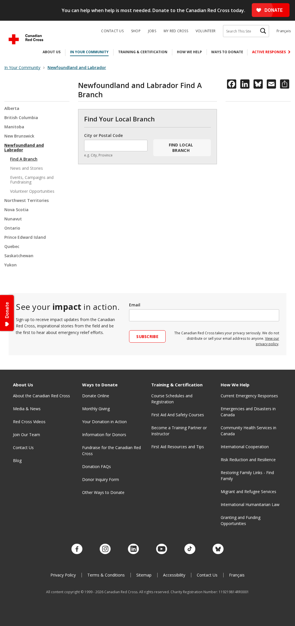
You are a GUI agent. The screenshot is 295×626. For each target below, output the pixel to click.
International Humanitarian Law (250, 504)
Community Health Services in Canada (248, 430)
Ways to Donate (227, 51)
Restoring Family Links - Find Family (247, 475)
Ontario (12, 228)
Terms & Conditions (106, 575)
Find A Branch (23, 159)
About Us (51, 51)
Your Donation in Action (104, 421)
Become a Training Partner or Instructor (179, 430)
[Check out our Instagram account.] (105, 549)
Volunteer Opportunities (32, 191)
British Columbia (21, 117)
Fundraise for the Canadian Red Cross (111, 450)
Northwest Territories (26, 200)
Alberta (11, 108)
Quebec (11, 246)
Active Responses (269, 51)
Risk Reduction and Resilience (248, 459)
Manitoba (14, 126)
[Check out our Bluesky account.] (218, 549)
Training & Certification (142, 51)
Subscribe (147, 336)
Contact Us (112, 31)
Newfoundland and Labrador (24, 147)
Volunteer (205, 31)
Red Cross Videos (29, 421)
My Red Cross (176, 31)
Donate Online (95, 395)
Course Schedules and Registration (171, 398)
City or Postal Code (103, 135)
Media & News (27, 408)
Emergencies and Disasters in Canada (248, 411)
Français (284, 30)
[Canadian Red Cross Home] (26, 39)
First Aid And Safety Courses (177, 414)
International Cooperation (245, 446)
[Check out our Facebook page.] (76, 549)
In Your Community (89, 51)
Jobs (152, 31)
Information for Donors (104, 434)
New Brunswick (19, 136)
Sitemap (144, 575)
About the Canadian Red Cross (41, 395)
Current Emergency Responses (249, 395)
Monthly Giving (96, 408)
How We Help (189, 51)
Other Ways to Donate (103, 492)
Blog (17, 460)
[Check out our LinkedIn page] (133, 549)
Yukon (10, 265)
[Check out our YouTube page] (161, 549)
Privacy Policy (63, 575)
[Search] (263, 31)
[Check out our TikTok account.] (189, 549)
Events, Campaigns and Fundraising (32, 180)
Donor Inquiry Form (100, 479)
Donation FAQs (96, 466)
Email (134, 305)
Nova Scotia (16, 209)
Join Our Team (26, 434)
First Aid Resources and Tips (177, 446)
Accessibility (174, 575)
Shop (136, 31)
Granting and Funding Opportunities (240, 520)
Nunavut (13, 219)
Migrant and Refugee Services (248, 491)
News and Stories (26, 168)
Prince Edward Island (25, 237)
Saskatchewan (18, 255)
